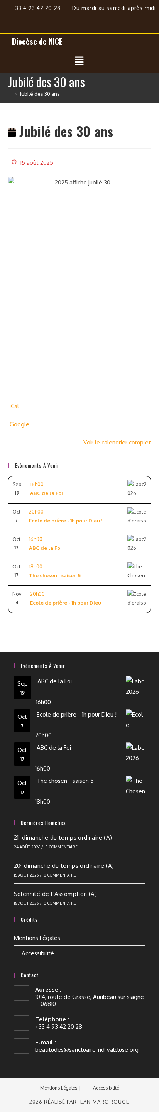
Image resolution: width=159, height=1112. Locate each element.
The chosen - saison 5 (65, 780)
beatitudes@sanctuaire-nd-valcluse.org (87, 1049)
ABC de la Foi (54, 681)
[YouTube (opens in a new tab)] (98, 19)
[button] (79, 61)
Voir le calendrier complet (117, 442)
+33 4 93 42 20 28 (37, 8)
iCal (14, 406)
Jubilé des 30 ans (40, 94)
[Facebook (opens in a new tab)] (65, 19)
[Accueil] (10, 94)
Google (19, 424)
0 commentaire (62, 847)
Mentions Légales (37, 937)
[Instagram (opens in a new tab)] (83, 19)
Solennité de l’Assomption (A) (55, 893)
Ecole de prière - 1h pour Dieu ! (77, 714)
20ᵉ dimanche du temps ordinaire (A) (64, 865)
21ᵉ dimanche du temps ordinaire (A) (63, 837)
